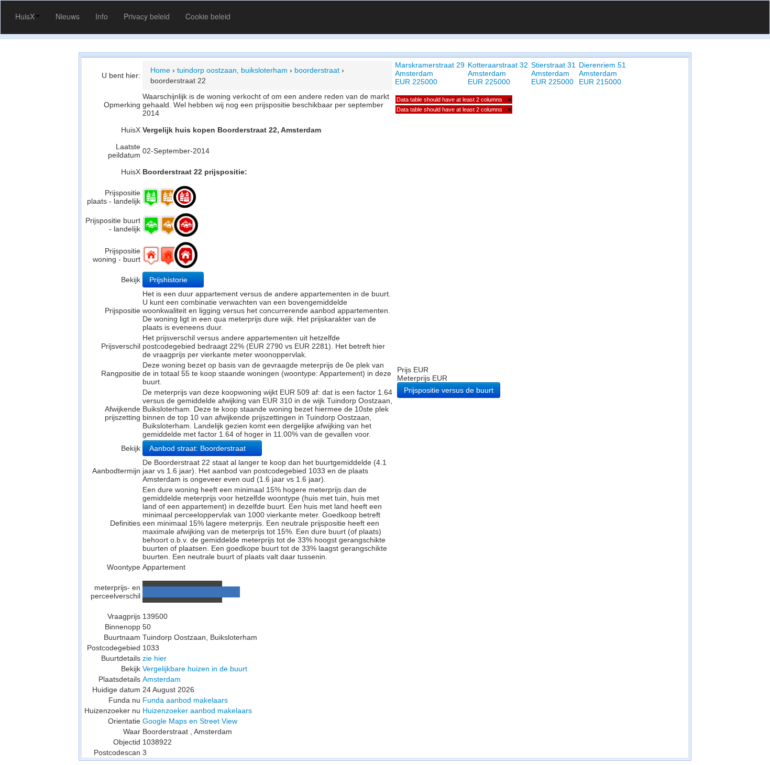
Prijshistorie (169, 279)
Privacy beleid (147, 16)
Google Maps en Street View (189, 721)
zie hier (154, 658)
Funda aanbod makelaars (185, 700)
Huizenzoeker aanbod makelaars (197, 710)
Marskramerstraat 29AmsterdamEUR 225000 (430, 73)
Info (101, 16)
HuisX (25, 16)
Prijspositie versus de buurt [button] (448, 390)
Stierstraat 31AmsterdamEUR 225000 (553, 73)
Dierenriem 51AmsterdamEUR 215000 (602, 73)
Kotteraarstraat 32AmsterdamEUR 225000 (498, 73)
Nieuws (68, 16)
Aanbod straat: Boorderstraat (198, 448)
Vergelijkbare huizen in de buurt (194, 668)
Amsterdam (161, 679)
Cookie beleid (207, 16)
